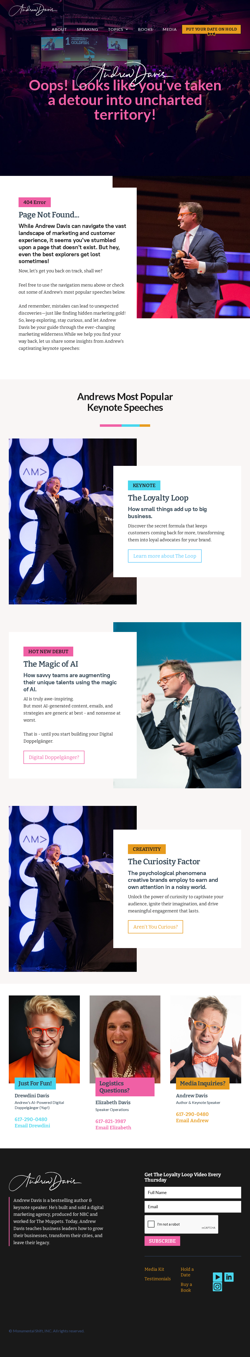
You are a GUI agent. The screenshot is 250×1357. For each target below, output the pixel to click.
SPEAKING (87, 29)
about (59, 29)
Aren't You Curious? (155, 927)
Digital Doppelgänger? (54, 757)
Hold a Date (187, 1272)
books (145, 29)
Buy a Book (186, 1287)
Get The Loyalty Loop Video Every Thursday (183, 1177)
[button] (118, 29)
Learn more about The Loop (164, 556)
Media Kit (154, 1269)
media (170, 29)
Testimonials (158, 1279)
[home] (33, 10)
